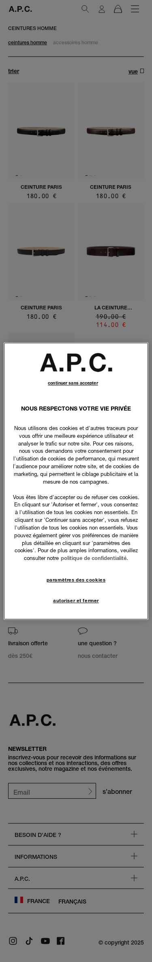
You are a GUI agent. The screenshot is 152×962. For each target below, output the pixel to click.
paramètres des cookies (76, 580)
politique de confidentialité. (94, 558)
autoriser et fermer (76, 600)
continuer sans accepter (73, 383)
